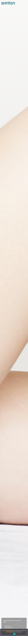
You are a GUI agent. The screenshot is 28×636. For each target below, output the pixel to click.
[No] (26, 632)
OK (14, 633)
